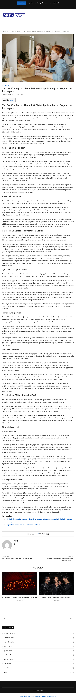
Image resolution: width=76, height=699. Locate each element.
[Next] (30, 3)
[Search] (73, 25)
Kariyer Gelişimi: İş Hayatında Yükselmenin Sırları (23, 525)
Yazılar (39, 672)
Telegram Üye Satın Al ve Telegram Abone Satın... (45, 3)
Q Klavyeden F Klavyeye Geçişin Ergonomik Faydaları (19, 597)
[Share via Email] (48, 534)
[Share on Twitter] (44, 534)
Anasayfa (5, 31)
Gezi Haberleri (39, 668)
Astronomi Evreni (39, 638)
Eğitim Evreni (39, 646)
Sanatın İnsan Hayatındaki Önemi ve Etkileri (56, 597)
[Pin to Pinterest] (46, 534)
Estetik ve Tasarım (39, 655)
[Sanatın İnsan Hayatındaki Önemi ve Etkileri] (56, 583)
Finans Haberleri (39, 659)
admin (11, 94)
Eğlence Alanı (39, 651)
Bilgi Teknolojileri (39, 642)
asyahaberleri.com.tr (26, 696)
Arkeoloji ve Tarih (39, 633)
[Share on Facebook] (42, 534)
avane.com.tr (37, 696)
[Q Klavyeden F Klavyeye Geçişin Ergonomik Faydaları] (19, 583)
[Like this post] (40, 534)
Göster (12, 100)
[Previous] (28, 3)
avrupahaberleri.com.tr (49, 696)
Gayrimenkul (16, 31)
